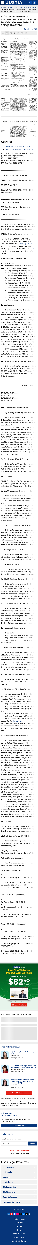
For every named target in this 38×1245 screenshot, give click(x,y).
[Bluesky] (23, 1214)
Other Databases (9, 1197)
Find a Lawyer (7, 1134)
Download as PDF (30, 29)
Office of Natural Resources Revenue (19, 149)
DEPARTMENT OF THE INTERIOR (17, 147)
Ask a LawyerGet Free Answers (9, 1114)
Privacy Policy (19, 1237)
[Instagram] (17, 1214)
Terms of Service (19, 1234)
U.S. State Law (8, 1192)
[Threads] (20, 1214)
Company (19, 1226)
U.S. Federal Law (9, 1187)
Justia (3, 7)
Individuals (7, 1172)
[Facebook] (14, 1214)
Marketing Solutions (11, 1202)
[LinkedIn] (8, 1214)
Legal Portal (19, 1223)
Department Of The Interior (28, 7)
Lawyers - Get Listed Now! (19, 1150)
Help (19, 1230)
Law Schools (7, 1182)
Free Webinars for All (10, 1047)
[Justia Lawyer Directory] (29, 1214)
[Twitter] (26, 1214)
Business (6, 1177)
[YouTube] (11, 1214)
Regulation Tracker (12, 7)
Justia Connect (19, 1219)
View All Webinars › (19, 1093)
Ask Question (19, 1125)
